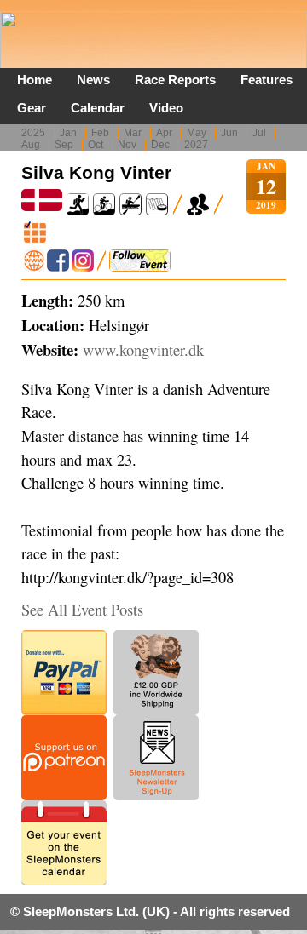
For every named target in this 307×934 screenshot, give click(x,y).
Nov (127, 145)
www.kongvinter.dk (143, 350)
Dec (160, 145)
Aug (30, 145)
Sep (64, 145)
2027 (196, 145)
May (196, 133)
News (93, 79)
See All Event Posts (82, 609)
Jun (229, 133)
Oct (95, 145)
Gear (31, 107)
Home (34, 79)
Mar (133, 133)
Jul (259, 133)
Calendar (98, 107)
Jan (68, 133)
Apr (164, 133)
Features (266, 79)
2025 (33, 133)
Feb (100, 133)
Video (166, 107)
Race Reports (175, 79)
